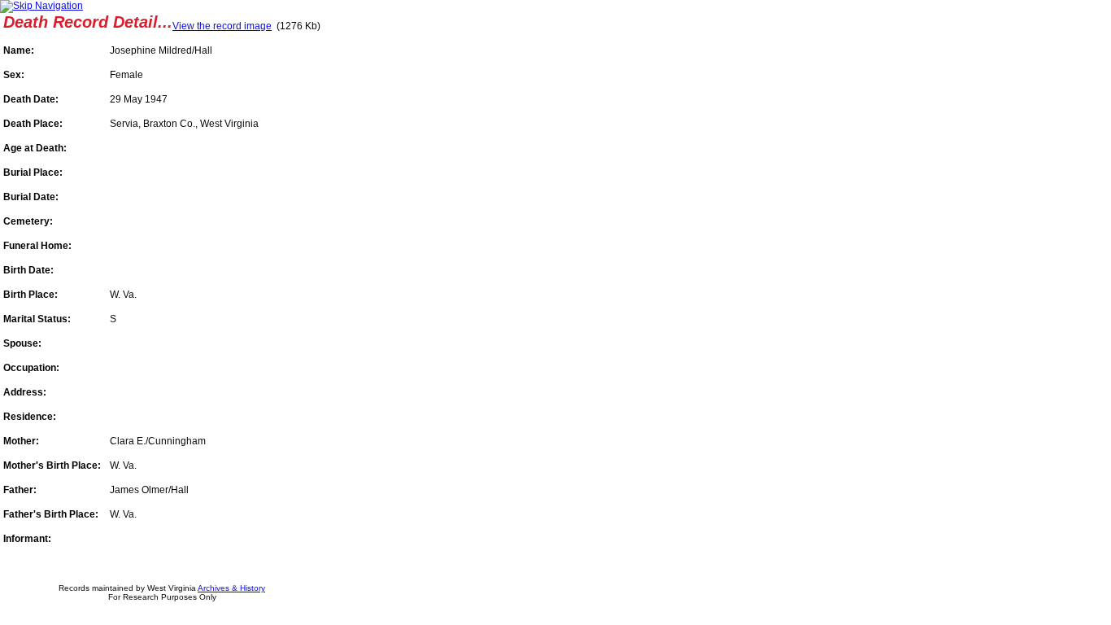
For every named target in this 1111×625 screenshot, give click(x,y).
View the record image (222, 26)
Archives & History (231, 587)
